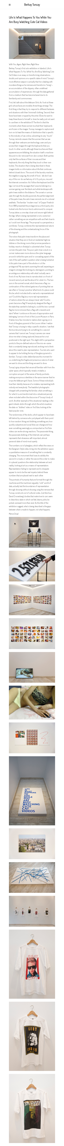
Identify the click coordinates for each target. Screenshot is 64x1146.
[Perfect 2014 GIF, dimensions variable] (33, 668)
